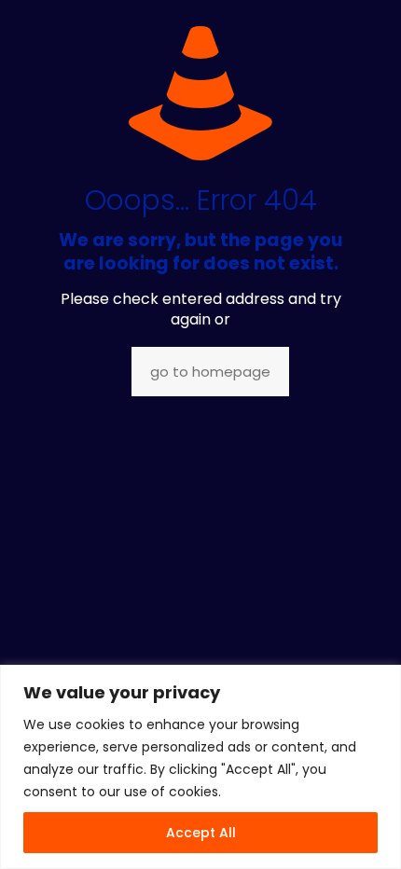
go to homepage (210, 371)
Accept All (201, 832)
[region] (200, 767)
